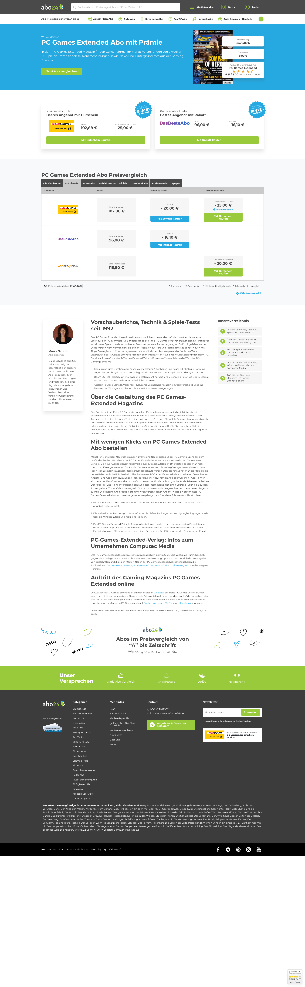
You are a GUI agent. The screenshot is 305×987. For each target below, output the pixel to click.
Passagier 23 (195, 822)
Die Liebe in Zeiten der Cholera (242, 815)
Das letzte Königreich (115, 819)
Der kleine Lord (163, 805)
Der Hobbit (70, 812)
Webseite (159, 592)
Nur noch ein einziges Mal (225, 822)
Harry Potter (147, 805)
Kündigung (98, 849)
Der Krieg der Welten (72, 808)
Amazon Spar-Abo (83, 794)
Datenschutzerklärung (73, 849)
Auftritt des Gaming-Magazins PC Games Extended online (238, 378)
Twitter (148, 603)
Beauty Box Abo (82, 732)
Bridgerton (221, 819)
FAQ (112, 709)
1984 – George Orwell (166, 808)
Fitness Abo (79, 751)
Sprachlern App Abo (84, 770)
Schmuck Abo (80, 761)
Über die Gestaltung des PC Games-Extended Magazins (242, 341)
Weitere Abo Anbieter (122, 730)
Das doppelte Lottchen (59, 826)
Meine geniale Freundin (152, 826)
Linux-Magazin (181, 565)
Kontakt (114, 744)
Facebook (185, 603)
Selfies (79, 819)
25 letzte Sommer (114, 829)
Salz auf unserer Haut (63, 815)
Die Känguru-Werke (71, 829)
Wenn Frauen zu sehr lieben (111, 822)
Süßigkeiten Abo (82, 784)
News (231, 7)
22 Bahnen (89, 829)
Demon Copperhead (127, 826)
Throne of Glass (93, 819)
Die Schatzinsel (184, 815)
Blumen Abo (80, 709)
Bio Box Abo (79, 765)
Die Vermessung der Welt (187, 819)
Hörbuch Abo (205, 19)
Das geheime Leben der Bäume (130, 812)
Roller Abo (78, 775)
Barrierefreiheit (118, 713)
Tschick (76, 822)
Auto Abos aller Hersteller (238, 19)
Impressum (48, 849)
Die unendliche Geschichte (209, 808)
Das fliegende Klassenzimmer (239, 826)
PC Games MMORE (156, 565)
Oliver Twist (186, 808)
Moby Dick (231, 808)
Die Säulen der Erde (176, 822)
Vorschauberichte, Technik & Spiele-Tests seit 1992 (242, 331)
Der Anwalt (218, 815)
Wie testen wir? (250, 293)
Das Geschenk (67, 819)
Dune (57, 808)
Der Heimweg (50, 819)
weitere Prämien (224, 209)
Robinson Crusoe (193, 812)
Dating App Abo (82, 798)
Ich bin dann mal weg (142, 808)
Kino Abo (78, 789)
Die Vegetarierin (105, 826)
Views (206, 822)
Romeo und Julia (227, 812)
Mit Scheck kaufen (169, 218)
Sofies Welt (210, 812)
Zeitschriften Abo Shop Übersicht (122, 724)
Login (255, 7)
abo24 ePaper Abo (120, 718)
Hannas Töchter (237, 819)
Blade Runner (104, 812)
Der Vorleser (88, 822)
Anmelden (251, 712)
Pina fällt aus (132, 829)
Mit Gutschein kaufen (95, 139)
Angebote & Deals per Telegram (171, 724)
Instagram (158, 603)
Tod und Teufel (62, 822)
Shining (198, 826)
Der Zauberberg (232, 805)
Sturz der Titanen (165, 815)
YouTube (170, 603)
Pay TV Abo (180, 19)
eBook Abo (79, 723)
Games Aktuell (115, 565)
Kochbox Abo (80, 756)
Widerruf (114, 849)
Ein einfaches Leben (84, 826)
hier (249, 721)
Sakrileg (132, 822)
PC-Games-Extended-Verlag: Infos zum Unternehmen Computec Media (242, 365)
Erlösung (133, 819)
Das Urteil (208, 819)
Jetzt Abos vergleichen (61, 71)
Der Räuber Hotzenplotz (112, 815)
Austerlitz (188, 826)
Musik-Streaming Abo (85, 780)
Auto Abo (129, 19)
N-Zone (128, 565)
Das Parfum (144, 822)
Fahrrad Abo (79, 746)
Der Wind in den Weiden (141, 815)
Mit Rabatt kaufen (209, 139)
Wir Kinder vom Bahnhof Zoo (101, 808)
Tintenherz (158, 822)
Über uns (115, 740)
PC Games (139, 565)
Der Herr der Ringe (211, 805)
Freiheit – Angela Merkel (186, 805)
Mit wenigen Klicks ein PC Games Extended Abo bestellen (241, 352)
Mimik (168, 819)
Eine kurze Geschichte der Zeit (166, 812)
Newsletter (116, 735)
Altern (99, 829)
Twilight (124, 808)
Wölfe (169, 826)
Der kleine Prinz (87, 812)
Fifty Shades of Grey (87, 815)
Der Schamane (202, 815)
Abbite (177, 826)
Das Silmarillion (213, 826)
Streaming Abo (154, 19)
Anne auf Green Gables (151, 819)
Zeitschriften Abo (103, 18)
